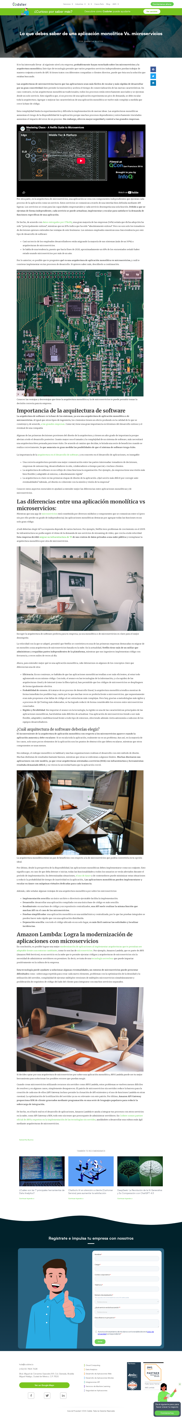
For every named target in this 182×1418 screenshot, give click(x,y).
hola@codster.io (26, 1364)
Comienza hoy (167, 1413)
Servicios (67, 4)
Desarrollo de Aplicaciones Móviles (100, 1378)
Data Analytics (91, 1369)
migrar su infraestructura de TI (55, 537)
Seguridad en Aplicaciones (96, 1390)
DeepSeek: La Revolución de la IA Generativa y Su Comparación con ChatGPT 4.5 (139, 1191)
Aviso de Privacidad (75, 1402)
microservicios (49, 514)
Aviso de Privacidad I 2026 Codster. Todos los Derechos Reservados (91, 1411)
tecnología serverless (102, 958)
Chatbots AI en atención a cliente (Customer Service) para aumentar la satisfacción (90, 1191)
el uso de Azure (83, 875)
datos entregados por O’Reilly (57, 222)
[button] (153, 69)
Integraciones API (93, 1382)
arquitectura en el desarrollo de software (58, 454)
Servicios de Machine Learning (98, 1386)
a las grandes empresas (52, 424)
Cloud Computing (93, 1365)
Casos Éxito (99, 4)
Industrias (79, 4)
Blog (108, 4)
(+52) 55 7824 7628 (28, 1369)
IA (89, 4)
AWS (114, 4)
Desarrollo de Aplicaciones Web (99, 1374)
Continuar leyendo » (26, 1198)
